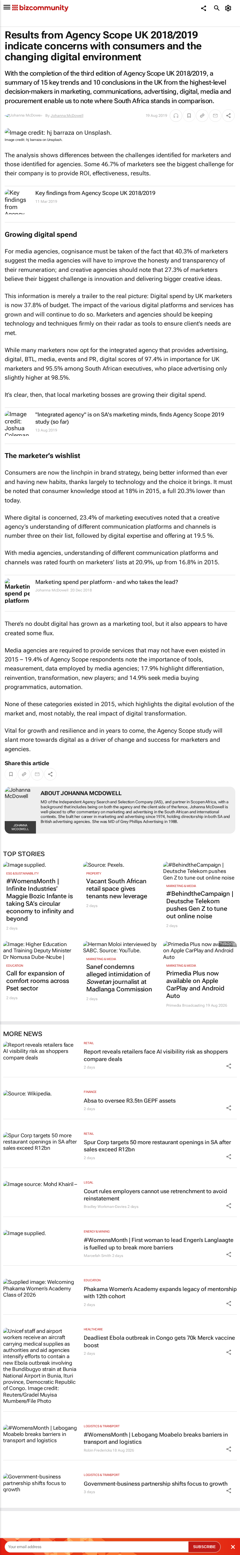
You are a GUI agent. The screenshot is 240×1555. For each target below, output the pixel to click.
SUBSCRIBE (204, 1547)
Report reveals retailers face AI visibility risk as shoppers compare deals (156, 1055)
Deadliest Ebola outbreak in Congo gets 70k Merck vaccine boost (159, 1341)
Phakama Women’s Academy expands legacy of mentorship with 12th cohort (160, 1292)
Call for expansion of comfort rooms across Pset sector (37, 980)
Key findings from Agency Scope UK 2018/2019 (95, 193)
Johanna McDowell (67, 115)
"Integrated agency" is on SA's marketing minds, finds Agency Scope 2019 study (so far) (129, 418)
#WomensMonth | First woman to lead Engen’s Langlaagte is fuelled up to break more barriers (158, 1243)
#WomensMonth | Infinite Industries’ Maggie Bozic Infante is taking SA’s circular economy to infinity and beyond (40, 899)
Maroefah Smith (97, 1255)
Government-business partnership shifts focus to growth (156, 1483)
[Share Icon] (229, 1066)
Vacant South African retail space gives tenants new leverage (116, 888)
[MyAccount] (229, 8)
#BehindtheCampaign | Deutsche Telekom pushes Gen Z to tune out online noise (199, 905)
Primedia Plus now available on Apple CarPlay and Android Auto (195, 984)
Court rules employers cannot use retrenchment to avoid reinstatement (155, 1195)
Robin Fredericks (98, 1450)
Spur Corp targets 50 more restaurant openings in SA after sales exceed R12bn (157, 1146)
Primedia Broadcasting (185, 1005)
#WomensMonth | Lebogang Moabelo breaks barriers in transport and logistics (156, 1438)
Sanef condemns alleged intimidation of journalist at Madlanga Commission (119, 978)
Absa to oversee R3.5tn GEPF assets (130, 1100)
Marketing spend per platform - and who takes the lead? (106, 582)
